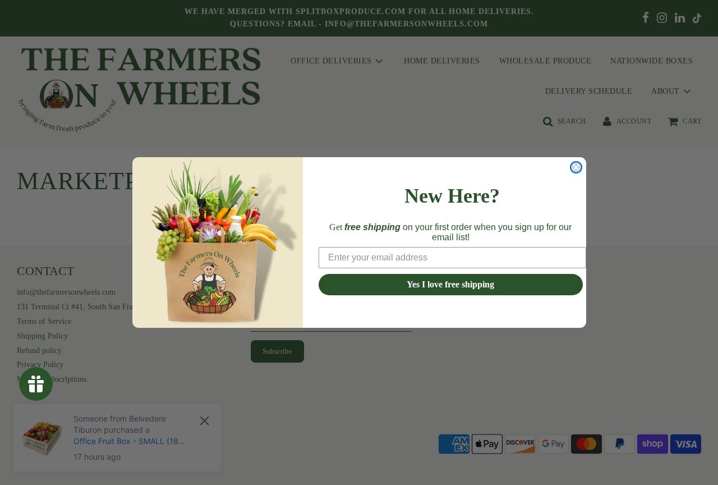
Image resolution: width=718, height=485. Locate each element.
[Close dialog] (576, 167)
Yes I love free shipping (450, 284)
